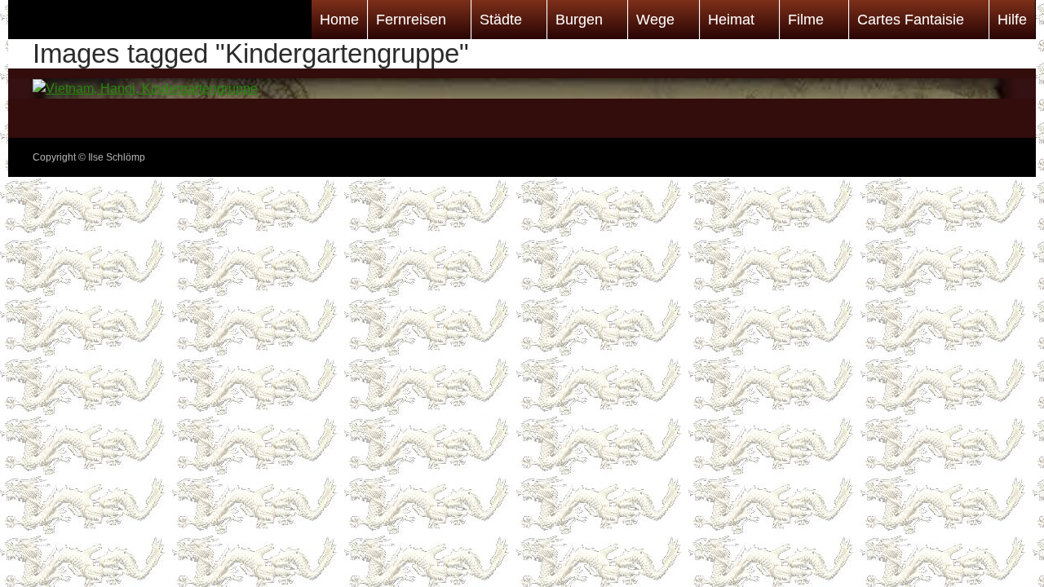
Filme (806, 19)
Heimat (731, 19)
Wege (655, 19)
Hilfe (1012, 19)
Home (339, 19)
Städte (501, 19)
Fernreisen (411, 19)
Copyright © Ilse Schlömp (89, 157)
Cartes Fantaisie (910, 19)
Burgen (579, 19)
